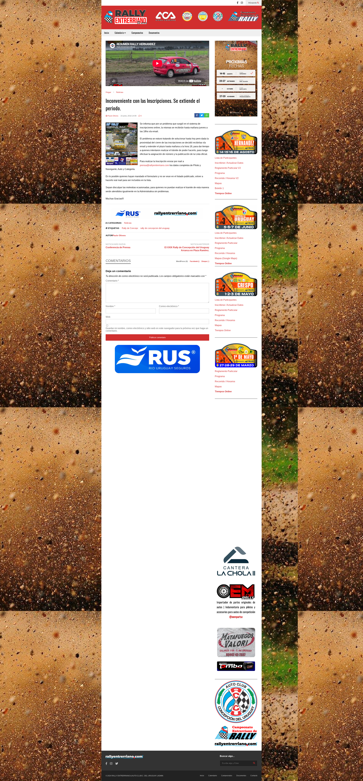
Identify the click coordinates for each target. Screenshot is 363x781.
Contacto (253, 775)
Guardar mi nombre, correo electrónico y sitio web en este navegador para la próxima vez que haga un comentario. (157, 329)
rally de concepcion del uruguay (155, 228)
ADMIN (160, 776)
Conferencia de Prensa (118, 247)
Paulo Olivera (112, 116)
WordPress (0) (182, 261)
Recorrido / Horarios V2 (227, 178)
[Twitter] (201, 115)
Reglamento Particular (226, 243)
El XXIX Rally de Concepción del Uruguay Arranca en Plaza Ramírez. (186, 249)
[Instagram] (242, 3)
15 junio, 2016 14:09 (128, 116)
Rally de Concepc (130, 228)
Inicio (106, 32)
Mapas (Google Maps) (226, 258)
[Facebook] (237, 3)
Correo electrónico (169, 306)
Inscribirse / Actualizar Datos (229, 163)
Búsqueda (252, 3)
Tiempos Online (223, 193)
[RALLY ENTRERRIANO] (125, 19)
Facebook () (195, 261)
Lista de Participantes (226, 158)
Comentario (112, 281)
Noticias (128, 223)
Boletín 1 (219, 188)
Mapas (218, 183)
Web (108, 317)
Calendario (119, 32)
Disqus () (205, 261)
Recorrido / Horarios (225, 253)
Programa (220, 173)
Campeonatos (137, 32)
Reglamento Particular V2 (228, 168)
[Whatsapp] (206, 115)
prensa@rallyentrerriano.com (154, 165)
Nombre (110, 306)
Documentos (154, 32)
